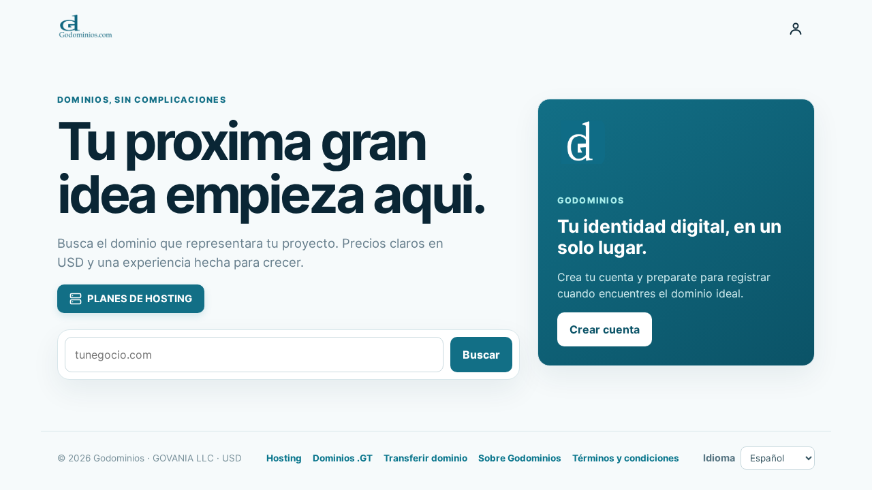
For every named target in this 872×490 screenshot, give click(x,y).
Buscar (481, 354)
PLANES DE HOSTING (139, 299)
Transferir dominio (425, 458)
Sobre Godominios (519, 458)
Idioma (719, 457)
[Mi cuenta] (796, 28)
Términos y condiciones (625, 458)
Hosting (284, 458)
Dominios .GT (343, 458)
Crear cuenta (605, 329)
